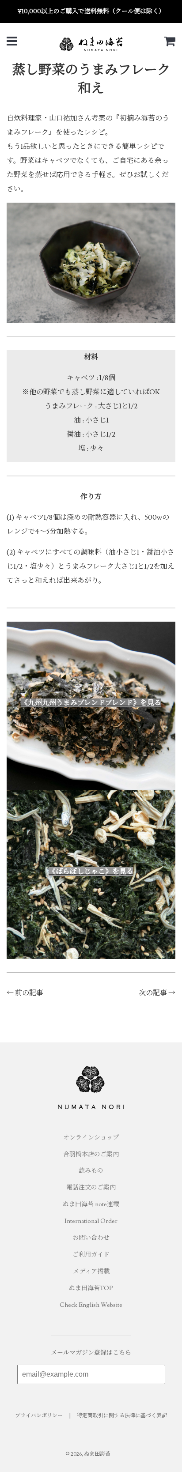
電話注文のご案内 (91, 1188)
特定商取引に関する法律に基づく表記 (122, 1415)
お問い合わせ (91, 1238)
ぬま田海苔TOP (91, 1288)
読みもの (91, 1171)
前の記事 (29, 993)
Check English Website (91, 1305)
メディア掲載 (91, 1272)
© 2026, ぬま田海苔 (87, 1454)
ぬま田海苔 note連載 (91, 1204)
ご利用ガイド (91, 1255)
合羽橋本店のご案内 (91, 1155)
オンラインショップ (91, 1138)
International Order (91, 1221)
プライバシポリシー (39, 1415)
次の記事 (153, 993)
